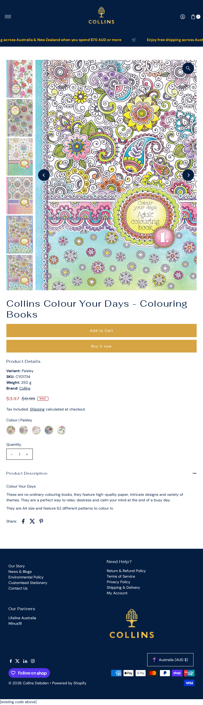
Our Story (16, 566)
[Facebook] (11, 662)
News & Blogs (20, 571)
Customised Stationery (27, 582)
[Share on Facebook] (23, 521)
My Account (117, 593)
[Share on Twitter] (32, 521)
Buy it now (101, 346)
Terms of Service (121, 576)
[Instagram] (33, 662)
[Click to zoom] (188, 68)
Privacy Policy (118, 581)
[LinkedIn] (25, 662)
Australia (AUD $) (173, 659)
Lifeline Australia (22, 617)
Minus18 (15, 623)
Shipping (37, 409)
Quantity (13, 444)
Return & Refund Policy (126, 570)
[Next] (188, 175)
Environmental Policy (26, 577)
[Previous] (44, 175)
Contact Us (17, 588)
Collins (24, 388)
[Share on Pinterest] (41, 521)
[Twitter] (17, 662)
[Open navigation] (8, 16)
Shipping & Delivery (123, 587)
